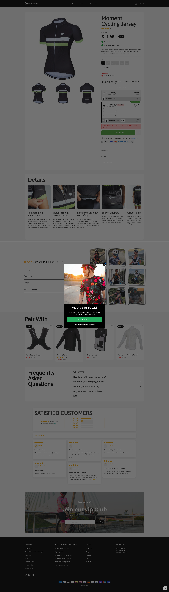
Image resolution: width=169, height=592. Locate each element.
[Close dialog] (104, 264)
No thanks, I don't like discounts (84, 324)
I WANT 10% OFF (84, 320)
